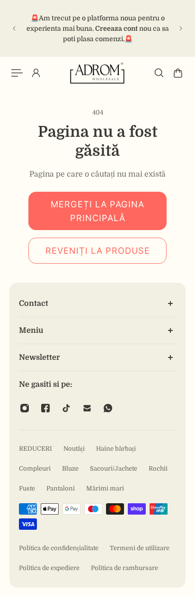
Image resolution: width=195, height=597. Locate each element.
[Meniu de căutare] (159, 72)
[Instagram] (24, 408)
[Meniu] (17, 72)
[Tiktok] (66, 408)
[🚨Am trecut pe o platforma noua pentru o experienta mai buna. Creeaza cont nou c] (97, 28)
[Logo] (97, 73)
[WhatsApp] (108, 408)
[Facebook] (45, 408)
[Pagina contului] (36, 72)
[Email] (87, 408)
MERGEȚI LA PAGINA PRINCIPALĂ (97, 211)
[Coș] (177, 72)
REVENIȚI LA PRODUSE (97, 250)
